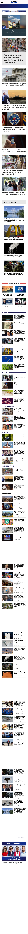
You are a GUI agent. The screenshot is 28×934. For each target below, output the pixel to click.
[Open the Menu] (2, 2)
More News (21, 837)
